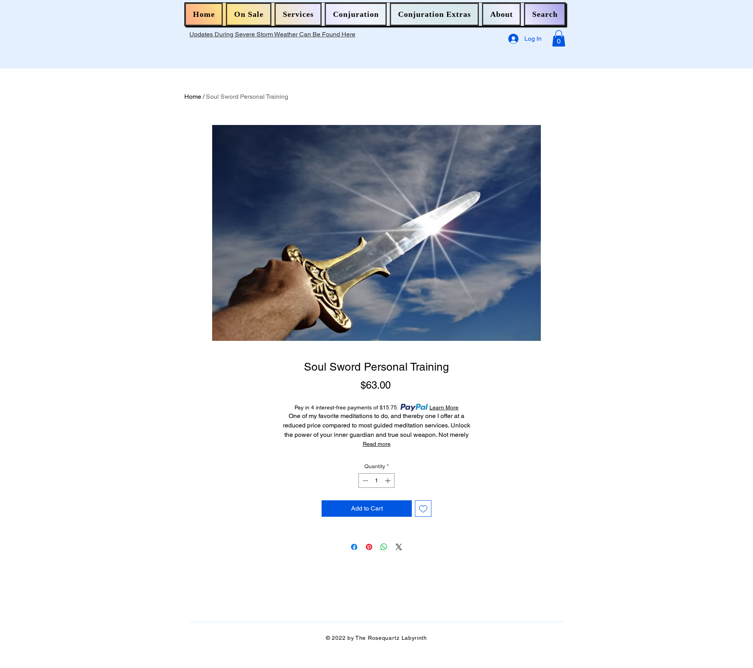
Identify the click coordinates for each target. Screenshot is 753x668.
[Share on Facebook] (354, 547)
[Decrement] (364, 480)
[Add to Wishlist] (423, 508)
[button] (248, 14)
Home (192, 96)
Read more (377, 444)
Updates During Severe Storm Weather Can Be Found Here (272, 34)
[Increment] (388, 480)
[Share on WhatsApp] (384, 547)
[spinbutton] (376, 480)
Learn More (443, 407)
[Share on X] (399, 547)
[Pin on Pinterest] (369, 547)
